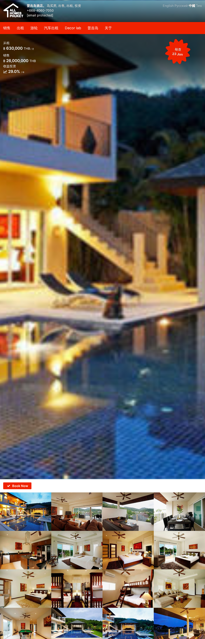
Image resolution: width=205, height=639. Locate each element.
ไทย (199, 6)
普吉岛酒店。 (37, 6)
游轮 (34, 28)
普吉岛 (92, 28)
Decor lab (73, 28)
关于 (108, 28)
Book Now (20, 486)
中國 (192, 6)
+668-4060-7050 (40, 10)
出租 (20, 28)
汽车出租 (51, 28)
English (168, 6)
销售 (6, 28)
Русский (181, 6)
